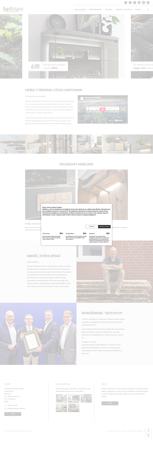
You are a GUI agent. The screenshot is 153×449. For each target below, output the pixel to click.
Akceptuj (91, 226)
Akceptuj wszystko (104, 226)
